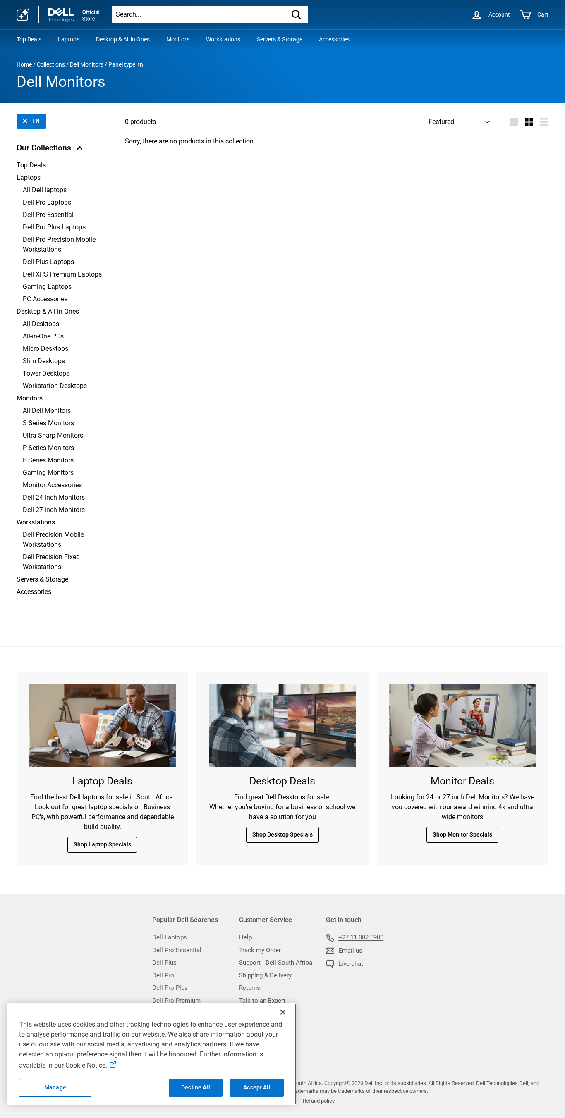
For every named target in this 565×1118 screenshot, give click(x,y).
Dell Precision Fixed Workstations (51, 562)
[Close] (283, 1012)
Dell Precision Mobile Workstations (53, 539)
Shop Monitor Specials (462, 834)
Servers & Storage (279, 39)
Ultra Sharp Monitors (53, 435)
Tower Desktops (46, 373)
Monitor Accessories (52, 485)
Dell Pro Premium (176, 1000)
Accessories (334, 39)
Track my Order (260, 950)
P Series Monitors (48, 448)
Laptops (68, 39)
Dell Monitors (86, 64)
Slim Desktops (44, 361)
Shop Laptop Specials (102, 844)
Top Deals (29, 39)
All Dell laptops (45, 190)
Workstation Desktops (55, 386)
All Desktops (41, 324)
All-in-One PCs (43, 336)
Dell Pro (163, 975)
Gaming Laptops (47, 287)
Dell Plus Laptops (48, 262)
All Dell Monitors (47, 411)
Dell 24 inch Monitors (54, 497)
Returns (249, 988)
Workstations (223, 39)
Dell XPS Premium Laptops (62, 274)
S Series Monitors (48, 423)
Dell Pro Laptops (47, 202)
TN (36, 120)
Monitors (177, 39)
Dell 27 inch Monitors (54, 510)
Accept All (256, 1087)
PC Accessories (45, 299)
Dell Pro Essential (48, 215)
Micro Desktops (45, 349)
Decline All (195, 1087)
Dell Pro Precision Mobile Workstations (59, 244)
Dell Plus (164, 962)
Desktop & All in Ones (123, 39)
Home (24, 64)
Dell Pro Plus (170, 988)
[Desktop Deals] (282, 725)
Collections (51, 64)
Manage (55, 1087)
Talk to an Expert (262, 1000)
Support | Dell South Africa (275, 962)
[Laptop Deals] (102, 725)
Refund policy (319, 1101)
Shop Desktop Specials (282, 834)
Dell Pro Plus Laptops (54, 227)
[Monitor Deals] (462, 725)
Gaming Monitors (48, 473)
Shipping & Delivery (265, 975)
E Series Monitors (48, 460)
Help (245, 937)
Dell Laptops (169, 937)
